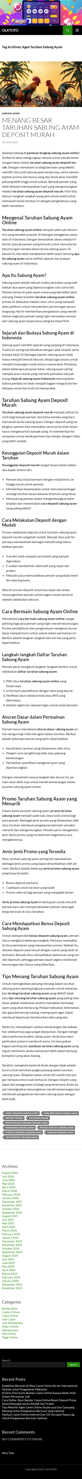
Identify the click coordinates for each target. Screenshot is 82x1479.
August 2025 (10, 1216)
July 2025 (8, 1219)
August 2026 (10, 1172)
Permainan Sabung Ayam (19, 1127)
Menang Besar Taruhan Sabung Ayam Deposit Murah (40, 127)
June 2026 (8, 1180)
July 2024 (8, 1259)
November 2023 (12, 1288)
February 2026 (11, 1194)
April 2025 (8, 1226)
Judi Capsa (8, 1319)
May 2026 (8, 1183)
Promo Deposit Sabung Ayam (57, 1127)
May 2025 (8, 1223)
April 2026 (8, 1187)
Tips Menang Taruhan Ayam (21, 1137)
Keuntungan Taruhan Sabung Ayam (26, 1122)
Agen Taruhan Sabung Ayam (21, 1113)
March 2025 (9, 1230)
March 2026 (9, 1190)
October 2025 (10, 1208)
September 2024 (12, 1252)
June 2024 (8, 1263)
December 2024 (12, 1241)
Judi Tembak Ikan (12, 1323)
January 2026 (10, 1198)
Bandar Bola (9, 1308)
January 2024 (10, 1281)
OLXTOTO (10, 30)
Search (6, 1360)
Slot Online (9, 1333)
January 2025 (10, 1237)
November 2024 (12, 1245)
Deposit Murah (14, 1118)
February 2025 (11, 1234)
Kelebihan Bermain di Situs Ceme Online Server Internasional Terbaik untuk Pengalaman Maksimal (39, 1387)
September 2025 (12, 1212)
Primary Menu (77, 30)
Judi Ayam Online (38, 1118)
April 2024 (8, 1270)
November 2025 (12, 1205)
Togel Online (10, 1337)
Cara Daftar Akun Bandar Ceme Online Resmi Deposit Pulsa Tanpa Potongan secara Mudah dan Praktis (39, 1401)
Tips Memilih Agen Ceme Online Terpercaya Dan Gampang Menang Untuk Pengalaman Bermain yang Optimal (38, 1409)
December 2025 (12, 1201)
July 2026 (8, 1176)
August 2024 (10, 1255)
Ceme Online (10, 1315)
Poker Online (10, 1326)
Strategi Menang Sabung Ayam (23, 1132)
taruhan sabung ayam (60, 1132)
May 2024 (8, 1266)
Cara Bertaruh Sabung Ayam (60, 1113)
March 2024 (9, 1273)
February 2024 (11, 1277)
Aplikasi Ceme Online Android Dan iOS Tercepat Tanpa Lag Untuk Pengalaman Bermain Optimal (38, 1416)
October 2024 (10, 1248)
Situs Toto (8, 1453)
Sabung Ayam (11, 113)
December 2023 (12, 1284)
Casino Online (11, 1312)
